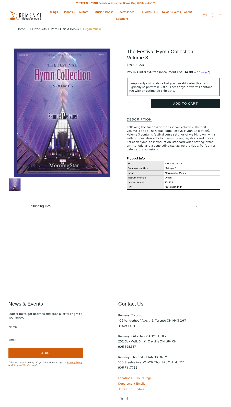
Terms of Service (22, 365)
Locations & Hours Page (135, 378)
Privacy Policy (74, 362)
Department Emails (131, 383)
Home (21, 29)
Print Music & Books (65, 29)
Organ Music (92, 29)
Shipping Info (41, 206)
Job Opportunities (131, 389)
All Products (38, 29)
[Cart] (220, 15)
